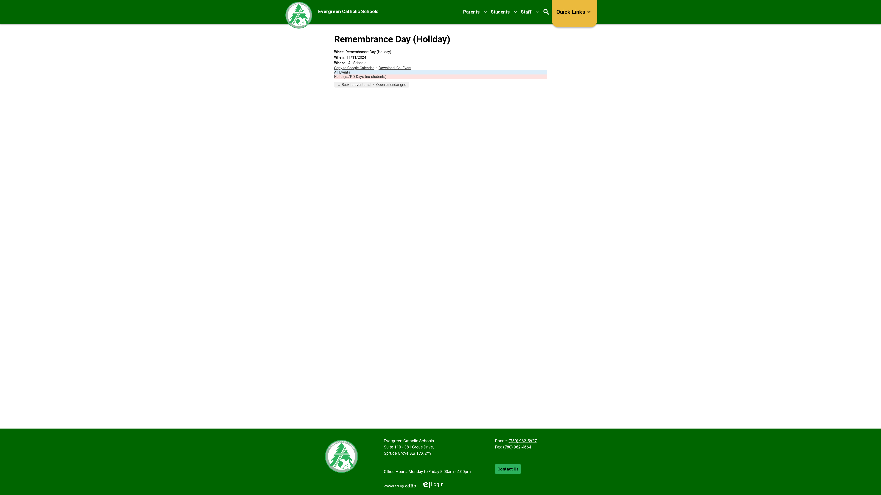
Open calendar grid (391, 84)
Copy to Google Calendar (354, 68)
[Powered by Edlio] (400, 486)
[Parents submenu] (475, 11)
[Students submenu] (504, 11)
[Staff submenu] (530, 11)
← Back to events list (354, 84)
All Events (342, 72)
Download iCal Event (395, 68)
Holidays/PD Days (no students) (360, 76)
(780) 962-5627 (523, 440)
